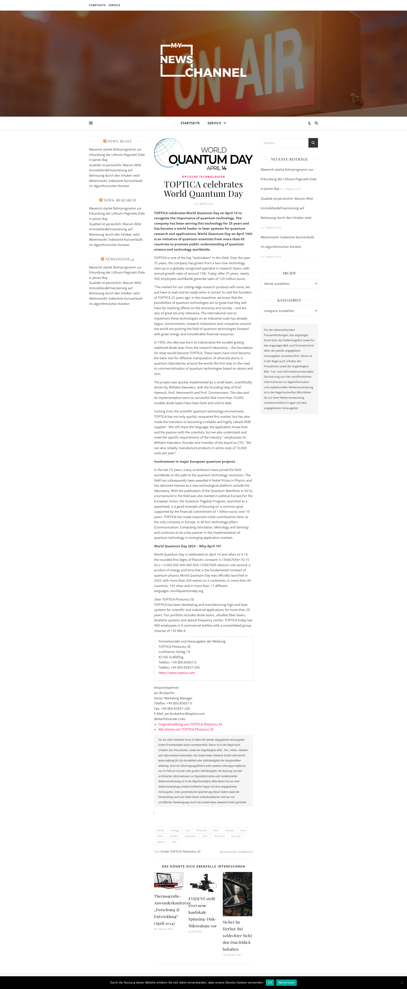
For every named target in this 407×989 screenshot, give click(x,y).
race (204, 836)
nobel (160, 836)
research (219, 836)
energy (175, 830)
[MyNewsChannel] (203, 61)
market (229, 830)
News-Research (119, 200)
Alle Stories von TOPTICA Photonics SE (186, 729)
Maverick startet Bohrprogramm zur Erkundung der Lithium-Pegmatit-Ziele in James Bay (117, 154)
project (174, 836)
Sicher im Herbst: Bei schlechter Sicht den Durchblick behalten (237, 935)
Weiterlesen (286, 982)
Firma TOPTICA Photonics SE (180, 851)
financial (201, 830)
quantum (190, 836)
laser (216, 830)
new (242, 830)
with (173, 842)
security (235, 836)
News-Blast (119, 141)
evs (188, 830)
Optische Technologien (203, 177)
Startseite (97, 5)
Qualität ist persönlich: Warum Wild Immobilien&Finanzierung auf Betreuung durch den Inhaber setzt (115, 170)
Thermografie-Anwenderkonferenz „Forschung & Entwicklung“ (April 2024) (172, 910)
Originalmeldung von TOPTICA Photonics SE (190, 724)
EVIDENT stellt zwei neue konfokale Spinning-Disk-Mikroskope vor (202, 912)
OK (270, 982)
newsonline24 (119, 259)
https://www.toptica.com (177, 673)
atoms (160, 830)
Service (114, 5)
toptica (161, 842)
